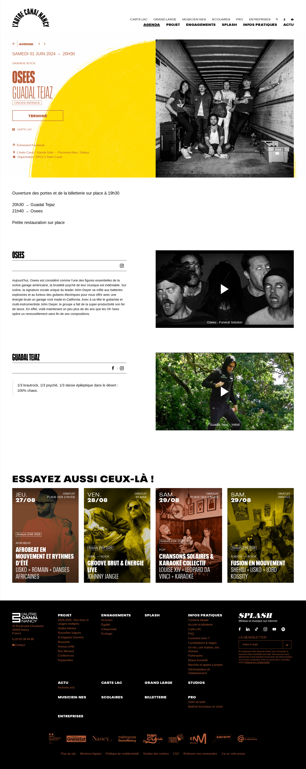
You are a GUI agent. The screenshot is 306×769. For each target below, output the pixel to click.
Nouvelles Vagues (69, 632)
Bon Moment (66, 651)
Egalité (105, 624)
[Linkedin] (248, 629)
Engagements (116, 615)
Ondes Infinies (67, 628)
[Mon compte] (285, 19)
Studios (196, 682)
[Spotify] (283, 629)
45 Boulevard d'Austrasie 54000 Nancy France (28, 630)
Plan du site (68, 753)
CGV (176, 753)
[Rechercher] (277, 19)
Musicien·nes (72, 697)
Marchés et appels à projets (205, 664)
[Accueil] (30, 17)
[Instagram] (265, 629)
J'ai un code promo (233, 753)
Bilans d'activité (198, 660)
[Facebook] (240, 629)
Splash (152, 615)
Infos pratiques (205, 615)
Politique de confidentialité (257, 662)
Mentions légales (90, 753)
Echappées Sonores (71, 637)
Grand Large (158, 682)
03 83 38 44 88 (24, 639)
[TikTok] (256, 629)
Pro (192, 697)
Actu (63, 682)
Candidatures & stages (202, 642)
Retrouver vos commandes (200, 753)
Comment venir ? (198, 638)
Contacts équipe (198, 620)
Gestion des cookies (156, 753)
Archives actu (66, 687)
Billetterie (156, 697)
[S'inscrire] (287, 644)
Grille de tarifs (196, 702)
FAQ (191, 633)
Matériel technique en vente (205, 706)
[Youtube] (274, 629)
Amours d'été (66, 646)
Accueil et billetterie (200, 624)
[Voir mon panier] (292, 19)
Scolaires (112, 697)
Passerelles (65, 660)
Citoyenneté (109, 629)
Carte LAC (194, 629)
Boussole (64, 641)
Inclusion (107, 620)
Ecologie (106, 633)
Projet (65, 615)
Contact (20, 644)
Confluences (66, 655)
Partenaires (195, 655)
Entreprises (70, 716)
